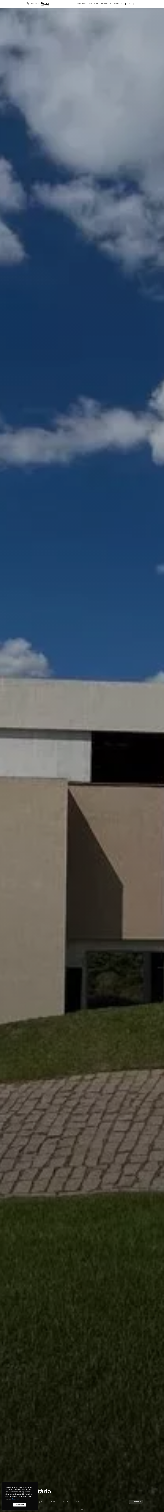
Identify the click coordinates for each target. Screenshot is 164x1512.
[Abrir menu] (136, 3)
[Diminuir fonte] (127, 4)
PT (121, 3)
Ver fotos (135, 1502)
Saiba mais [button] (15, 1499)
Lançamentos (81, 3)
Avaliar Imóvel (93, 3)
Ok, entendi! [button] (20, 1504)
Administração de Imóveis (109, 3)
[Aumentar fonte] (132, 4)
